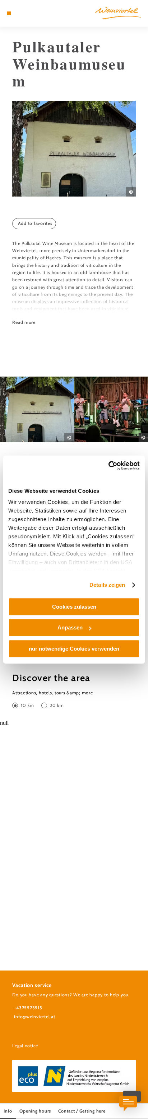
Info (8, 1111)
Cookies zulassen (74, 607)
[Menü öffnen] (9, 13)
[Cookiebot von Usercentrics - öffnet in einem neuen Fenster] (108, 465)
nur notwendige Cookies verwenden (74, 649)
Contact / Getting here (81, 1111)
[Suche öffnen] (31, 13)
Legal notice (25, 1045)
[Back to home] (118, 13)
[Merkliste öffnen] (25, 13)
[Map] (20, 13)
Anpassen (70, 627)
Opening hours (35, 1111)
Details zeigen (107, 585)
